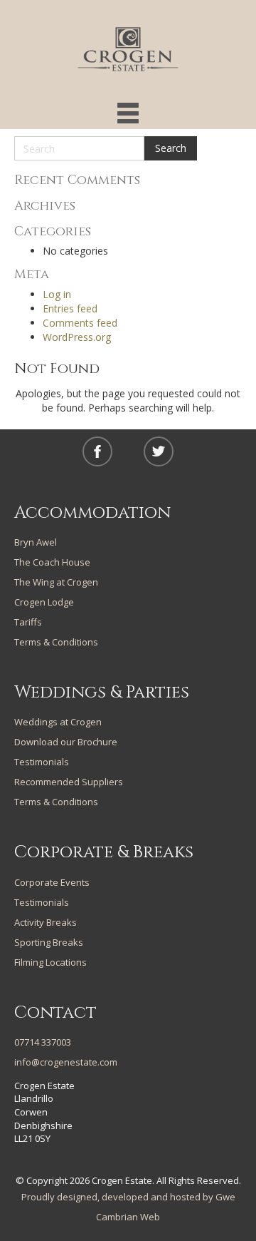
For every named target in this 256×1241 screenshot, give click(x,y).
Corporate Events (52, 882)
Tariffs (28, 622)
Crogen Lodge (44, 602)
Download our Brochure (65, 741)
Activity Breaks (45, 922)
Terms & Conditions (56, 641)
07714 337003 (42, 1042)
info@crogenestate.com (65, 1062)
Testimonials (41, 761)
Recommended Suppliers (68, 781)
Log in (57, 294)
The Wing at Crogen (56, 582)
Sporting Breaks (48, 942)
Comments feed (80, 323)
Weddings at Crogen (58, 721)
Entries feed (70, 308)
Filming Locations (50, 962)
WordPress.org (77, 337)
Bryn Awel (35, 542)
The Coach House (52, 562)
